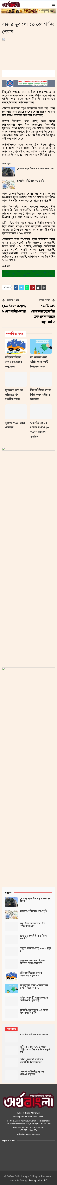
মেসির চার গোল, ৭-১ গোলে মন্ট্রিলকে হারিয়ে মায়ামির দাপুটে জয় (35, 1049)
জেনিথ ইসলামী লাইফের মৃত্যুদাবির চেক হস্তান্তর (31, 1061)
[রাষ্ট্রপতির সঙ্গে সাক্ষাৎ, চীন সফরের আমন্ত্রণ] (11, 926)
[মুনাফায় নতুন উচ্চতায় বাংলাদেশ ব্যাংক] (8, 171)
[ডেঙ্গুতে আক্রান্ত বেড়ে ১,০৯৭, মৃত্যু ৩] (11, 951)
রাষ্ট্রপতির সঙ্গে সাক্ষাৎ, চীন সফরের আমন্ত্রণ (32, 925)
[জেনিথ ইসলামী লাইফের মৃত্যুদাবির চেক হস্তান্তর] (11, 1062)
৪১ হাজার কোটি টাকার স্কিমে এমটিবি (33, 937)
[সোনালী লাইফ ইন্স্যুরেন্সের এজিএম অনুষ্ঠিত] (11, 1075)
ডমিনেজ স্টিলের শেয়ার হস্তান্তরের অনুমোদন (31, 974)
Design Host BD (38, 1180)
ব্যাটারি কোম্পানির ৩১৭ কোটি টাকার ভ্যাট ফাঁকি (34, 1012)
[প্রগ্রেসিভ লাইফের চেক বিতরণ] (11, 1037)
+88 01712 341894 (28, 1130)
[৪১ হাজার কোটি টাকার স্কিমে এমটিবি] (11, 939)
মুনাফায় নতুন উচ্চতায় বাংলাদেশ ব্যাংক (35, 168)
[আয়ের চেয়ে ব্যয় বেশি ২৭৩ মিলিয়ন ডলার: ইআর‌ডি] (11, 964)
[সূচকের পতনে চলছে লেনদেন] (16, 411)
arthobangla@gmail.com (28, 1134)
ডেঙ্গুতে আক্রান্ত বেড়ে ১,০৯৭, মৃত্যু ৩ (35, 950)
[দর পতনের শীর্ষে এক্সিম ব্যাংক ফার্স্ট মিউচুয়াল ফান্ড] (41, 346)
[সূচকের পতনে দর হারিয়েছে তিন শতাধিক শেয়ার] (16, 379)
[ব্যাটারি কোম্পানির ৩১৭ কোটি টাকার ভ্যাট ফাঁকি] (11, 1013)
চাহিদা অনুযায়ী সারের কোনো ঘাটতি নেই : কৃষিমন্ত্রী (34, 999)
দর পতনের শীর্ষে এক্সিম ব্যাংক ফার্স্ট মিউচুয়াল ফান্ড (34, 987)
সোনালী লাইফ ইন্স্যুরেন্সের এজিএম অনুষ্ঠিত (32, 1073)
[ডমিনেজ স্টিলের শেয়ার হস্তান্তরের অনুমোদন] (16, 346)
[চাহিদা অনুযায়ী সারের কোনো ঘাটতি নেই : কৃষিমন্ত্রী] (11, 1001)
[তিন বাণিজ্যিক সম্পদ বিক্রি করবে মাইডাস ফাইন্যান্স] (41, 379)
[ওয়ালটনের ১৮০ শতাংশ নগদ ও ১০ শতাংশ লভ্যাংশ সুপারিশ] (41, 411)
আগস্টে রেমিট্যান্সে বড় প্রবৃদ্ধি (30, 181)
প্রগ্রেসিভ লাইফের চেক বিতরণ (34, 1034)
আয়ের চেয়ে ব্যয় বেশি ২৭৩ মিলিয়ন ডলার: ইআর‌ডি (32, 962)
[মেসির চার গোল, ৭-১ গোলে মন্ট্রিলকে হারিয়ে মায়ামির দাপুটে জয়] (11, 1050)
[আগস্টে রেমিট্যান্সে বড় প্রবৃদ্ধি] (8, 184)
